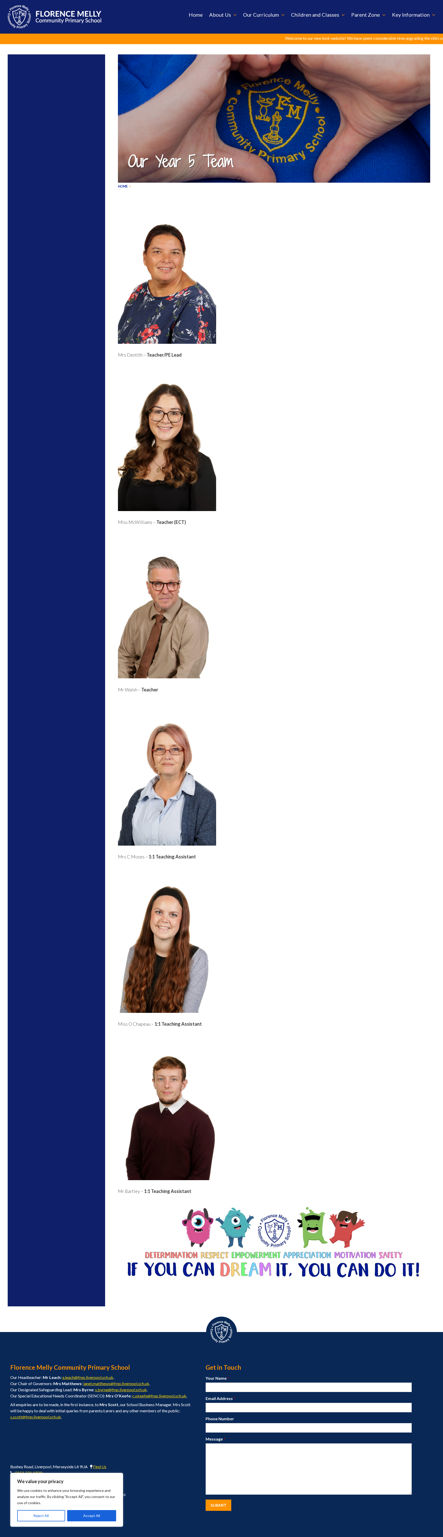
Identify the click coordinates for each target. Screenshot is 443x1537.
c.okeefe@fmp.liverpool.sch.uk (159, 1395)
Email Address (220, 1398)
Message (215, 1438)
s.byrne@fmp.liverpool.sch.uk (121, 1389)
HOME (123, 186)
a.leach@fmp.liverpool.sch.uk (87, 1377)
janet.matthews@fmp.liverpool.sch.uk (116, 1383)
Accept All (91, 1515)
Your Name (217, 1378)
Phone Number (220, 1418)
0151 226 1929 (28, 1472)
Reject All (41, 1515)
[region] (66, 1500)
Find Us (99, 1466)
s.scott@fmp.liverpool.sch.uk (35, 1416)
